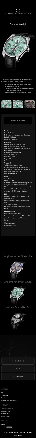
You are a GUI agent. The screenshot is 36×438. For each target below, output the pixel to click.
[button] (31, 6)
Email (3, 424)
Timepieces (4, 395)
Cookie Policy (5, 414)
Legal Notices (5, 416)
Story (3, 393)
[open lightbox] (18, 270)
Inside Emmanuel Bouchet (9, 400)
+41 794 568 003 (6, 427)
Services (4, 398)
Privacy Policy (5, 411)
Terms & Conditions (7, 409)
